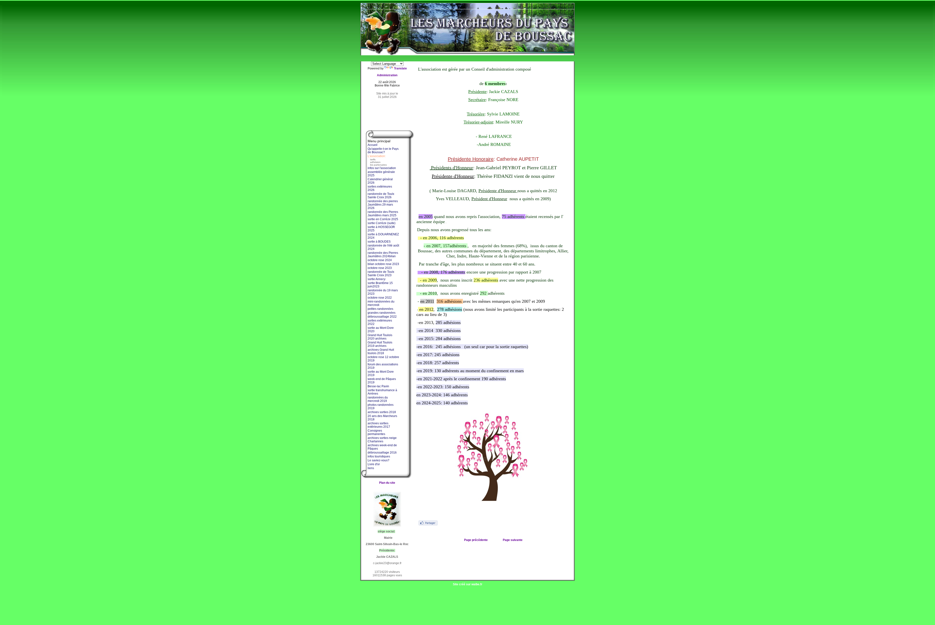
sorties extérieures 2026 (380, 188)
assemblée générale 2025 (381, 173)
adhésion (375, 162)
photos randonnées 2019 (380, 406)
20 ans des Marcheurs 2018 (382, 417)
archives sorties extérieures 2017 (379, 425)
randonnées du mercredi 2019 (378, 399)
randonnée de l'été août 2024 (383, 247)
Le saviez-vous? (378, 460)
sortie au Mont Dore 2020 (381, 329)
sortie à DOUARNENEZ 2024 (383, 236)
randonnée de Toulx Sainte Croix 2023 (381, 273)
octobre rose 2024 (380, 260)
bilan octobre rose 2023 (383, 264)
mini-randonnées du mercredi (381, 303)
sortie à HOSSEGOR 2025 (381, 228)
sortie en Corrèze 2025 (383, 219)
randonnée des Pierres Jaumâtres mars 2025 (383, 213)
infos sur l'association (382, 168)
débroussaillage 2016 (382, 452)
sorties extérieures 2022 (380, 322)
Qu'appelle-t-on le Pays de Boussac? (383, 150)
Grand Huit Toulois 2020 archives (380, 336)
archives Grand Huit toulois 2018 (381, 351)
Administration (387, 75)
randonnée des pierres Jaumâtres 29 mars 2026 (383, 204)
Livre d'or (374, 464)
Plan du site (387, 482)
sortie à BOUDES (379, 241)
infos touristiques (379, 456)
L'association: (377, 156)
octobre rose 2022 (380, 297)
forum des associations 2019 (383, 366)
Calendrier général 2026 (380, 181)
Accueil (372, 145)
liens (371, 468)
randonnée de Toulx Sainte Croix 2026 (381, 195)
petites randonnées (380, 309)
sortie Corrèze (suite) (381, 223)
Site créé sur (467, 584)
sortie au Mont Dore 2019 (381, 373)
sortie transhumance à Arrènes (382, 391)
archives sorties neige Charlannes (382, 439)
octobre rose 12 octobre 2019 (383, 358)
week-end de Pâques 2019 (382, 380)
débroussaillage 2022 (382, 316)
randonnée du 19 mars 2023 (383, 292)
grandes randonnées (381, 312)
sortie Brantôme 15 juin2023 (380, 284)
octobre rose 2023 (380, 268)
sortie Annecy (376, 279)
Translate (400, 68)
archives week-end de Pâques (382, 447)
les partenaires (378, 164)
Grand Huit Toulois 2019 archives (380, 344)
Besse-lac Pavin (378, 386)
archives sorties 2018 (382, 412)
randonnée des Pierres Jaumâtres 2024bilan (383, 254)
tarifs (372, 159)
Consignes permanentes (376, 432)
